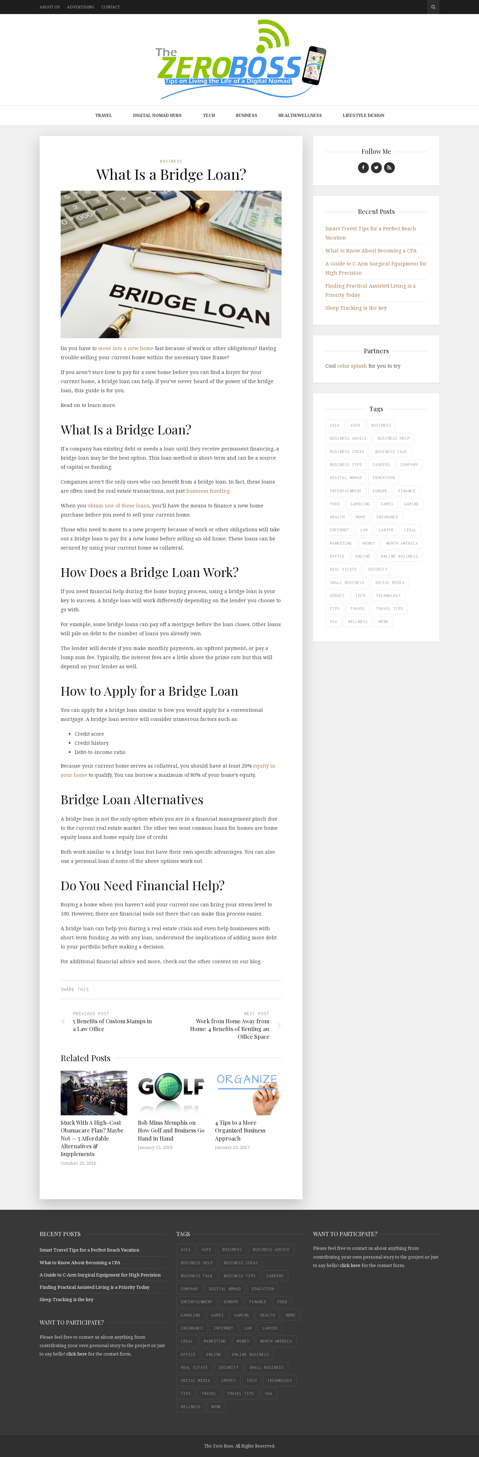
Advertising (80, 6)
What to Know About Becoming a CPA (371, 250)
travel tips (389, 608)
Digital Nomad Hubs (157, 115)
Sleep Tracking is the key (356, 307)
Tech (209, 115)
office (337, 556)
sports (337, 595)
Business (246, 115)
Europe (380, 491)
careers (381, 464)
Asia (335, 425)
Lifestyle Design (363, 115)
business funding (208, 490)
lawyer (386, 530)
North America (402, 543)
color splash (352, 365)
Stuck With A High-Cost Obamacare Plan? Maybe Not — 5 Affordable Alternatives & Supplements (92, 1138)
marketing (341, 543)
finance (407, 491)
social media (390, 582)
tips (335, 608)
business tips (346, 464)
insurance (387, 517)
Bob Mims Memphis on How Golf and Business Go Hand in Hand (171, 1130)
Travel (103, 115)
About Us (50, 6)
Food (335, 504)
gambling (360, 504)
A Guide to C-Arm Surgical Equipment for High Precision (100, 1275)
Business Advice (348, 438)
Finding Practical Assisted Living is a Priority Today (94, 1287)
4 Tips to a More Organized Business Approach (240, 1130)
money (369, 543)
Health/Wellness (300, 115)
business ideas (347, 451)
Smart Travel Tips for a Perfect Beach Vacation (89, 1250)
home (360, 517)
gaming (411, 504)
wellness (358, 621)
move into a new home (125, 348)
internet (340, 530)
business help (394, 438)
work (384, 621)
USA (333, 621)
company (409, 464)
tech (360, 595)
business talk (391, 451)
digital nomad (346, 477)
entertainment (346, 491)
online (363, 556)
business (381, 425)
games (387, 504)
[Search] (433, 7)
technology (388, 595)
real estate (343, 569)
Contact (110, 6)
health (337, 517)
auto (355, 425)
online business (399, 556)
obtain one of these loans (118, 505)
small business (347, 582)
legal (410, 530)
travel (358, 608)
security (377, 569)
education (384, 477)
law (364, 530)
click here (76, 1354)
